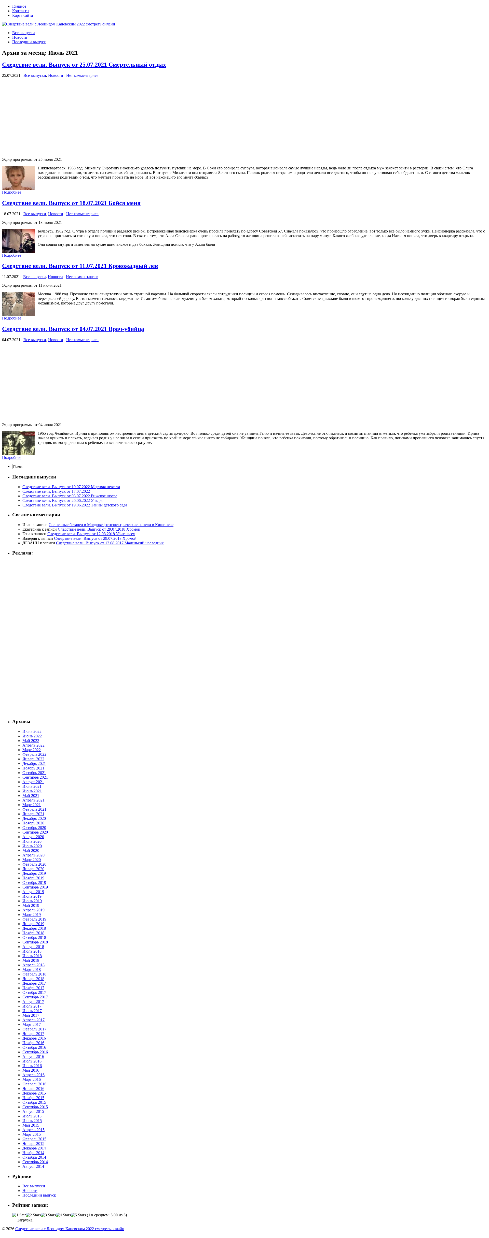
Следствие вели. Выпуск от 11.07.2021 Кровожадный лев (80, 266)
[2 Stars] (33, 1215)
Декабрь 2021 (34, 763)
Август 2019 (33, 892)
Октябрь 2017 (34, 992)
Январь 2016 (33, 1088)
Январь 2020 (33, 869)
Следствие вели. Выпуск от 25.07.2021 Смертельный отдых (84, 64)
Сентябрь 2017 (35, 997)
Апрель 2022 (33, 745)
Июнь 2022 (32, 736)
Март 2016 (31, 1079)
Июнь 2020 (32, 846)
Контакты (20, 11)
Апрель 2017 (33, 1020)
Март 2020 (31, 859)
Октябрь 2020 (34, 827)
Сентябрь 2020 (35, 832)
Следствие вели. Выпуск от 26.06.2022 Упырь (62, 500)
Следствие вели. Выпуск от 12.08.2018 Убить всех (91, 534)
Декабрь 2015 (34, 1093)
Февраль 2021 (34, 809)
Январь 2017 (33, 1033)
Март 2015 (31, 1134)
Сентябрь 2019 (35, 887)
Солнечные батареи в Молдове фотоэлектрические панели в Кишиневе (111, 524)
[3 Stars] (48, 1215)
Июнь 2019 (32, 901)
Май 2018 (30, 960)
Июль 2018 (32, 951)
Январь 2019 (33, 924)
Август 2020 (33, 837)
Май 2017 (30, 1015)
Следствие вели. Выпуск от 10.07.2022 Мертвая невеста (71, 487)
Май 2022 (30, 740)
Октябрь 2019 (34, 882)
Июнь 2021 (32, 791)
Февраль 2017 (34, 1029)
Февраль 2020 (34, 864)
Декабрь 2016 (34, 1038)
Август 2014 (33, 1166)
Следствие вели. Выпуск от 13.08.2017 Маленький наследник (110, 543)
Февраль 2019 (34, 919)
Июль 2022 (32, 731)
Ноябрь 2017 (33, 988)
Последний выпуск (29, 42)
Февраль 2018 (34, 974)
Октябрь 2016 (34, 1047)
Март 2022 (31, 750)
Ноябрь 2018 (33, 933)
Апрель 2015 (33, 1130)
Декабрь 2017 (34, 983)
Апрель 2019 (33, 910)
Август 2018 (33, 946)
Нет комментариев (82, 75)
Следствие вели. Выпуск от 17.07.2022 (56, 491)
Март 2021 (31, 805)
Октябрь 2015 (34, 1102)
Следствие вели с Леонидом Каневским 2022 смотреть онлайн (69, 1229)
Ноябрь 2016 (33, 1043)
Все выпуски (23, 33)
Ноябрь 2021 (33, 768)
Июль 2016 (32, 1061)
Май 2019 (30, 905)
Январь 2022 (33, 759)
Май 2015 (30, 1125)
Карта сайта (22, 15)
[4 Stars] (63, 1215)
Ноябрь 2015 (33, 1098)
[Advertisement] (155, 117)
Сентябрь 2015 (35, 1107)
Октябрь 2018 (34, 937)
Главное (19, 6)
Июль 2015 (32, 1116)
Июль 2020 (32, 841)
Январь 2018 (33, 979)
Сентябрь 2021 (35, 777)
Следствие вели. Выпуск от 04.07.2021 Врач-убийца (73, 329)
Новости (19, 37)
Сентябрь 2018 (35, 942)
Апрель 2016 (33, 1075)
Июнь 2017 (32, 1011)
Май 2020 (30, 850)
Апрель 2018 (33, 965)
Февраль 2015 (34, 1139)
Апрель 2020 (33, 855)
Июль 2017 (32, 1006)
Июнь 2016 (32, 1066)
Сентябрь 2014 (35, 1162)
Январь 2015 (33, 1143)
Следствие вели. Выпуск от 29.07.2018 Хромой (99, 529)
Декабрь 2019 (34, 873)
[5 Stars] (78, 1215)
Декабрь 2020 (34, 818)
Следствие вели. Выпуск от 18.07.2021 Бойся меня (71, 203)
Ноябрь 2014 (33, 1152)
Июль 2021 (32, 786)
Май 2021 (30, 795)
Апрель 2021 (33, 800)
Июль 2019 (32, 896)
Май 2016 (30, 1070)
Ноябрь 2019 (33, 878)
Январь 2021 (33, 814)
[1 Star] (19, 1215)
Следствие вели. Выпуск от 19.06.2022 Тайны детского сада (74, 505)
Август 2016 (33, 1056)
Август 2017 (33, 1001)
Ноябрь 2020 (33, 823)
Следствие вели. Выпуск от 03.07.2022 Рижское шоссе (69, 496)
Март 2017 (31, 1024)
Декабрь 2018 (34, 928)
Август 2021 (33, 782)
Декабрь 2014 (34, 1148)
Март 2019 (31, 914)
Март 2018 (31, 969)
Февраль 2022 (34, 754)
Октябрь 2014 (34, 1157)
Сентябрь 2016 (35, 1052)
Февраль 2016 (34, 1084)
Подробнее (11, 192)
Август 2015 (33, 1111)
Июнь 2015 (32, 1120)
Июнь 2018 (32, 956)
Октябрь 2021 (34, 772)
